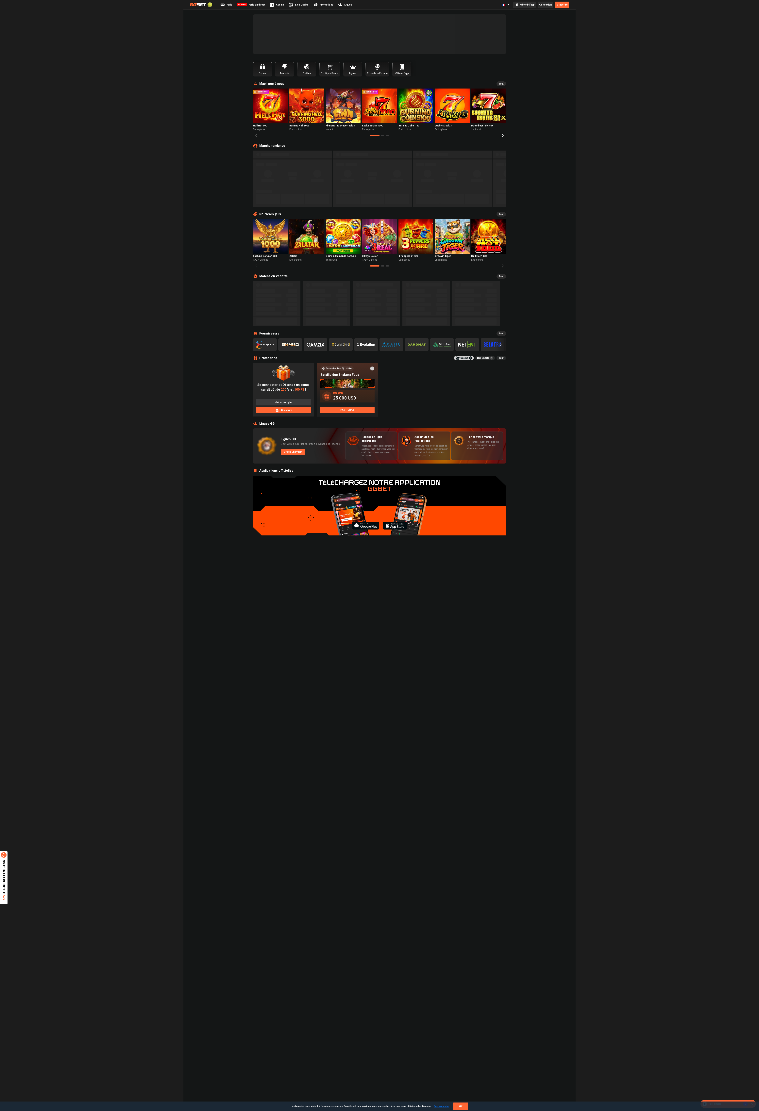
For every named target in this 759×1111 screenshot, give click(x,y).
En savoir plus (441, 1106)
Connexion (545, 4)
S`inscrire (562, 4)
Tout (501, 83)
